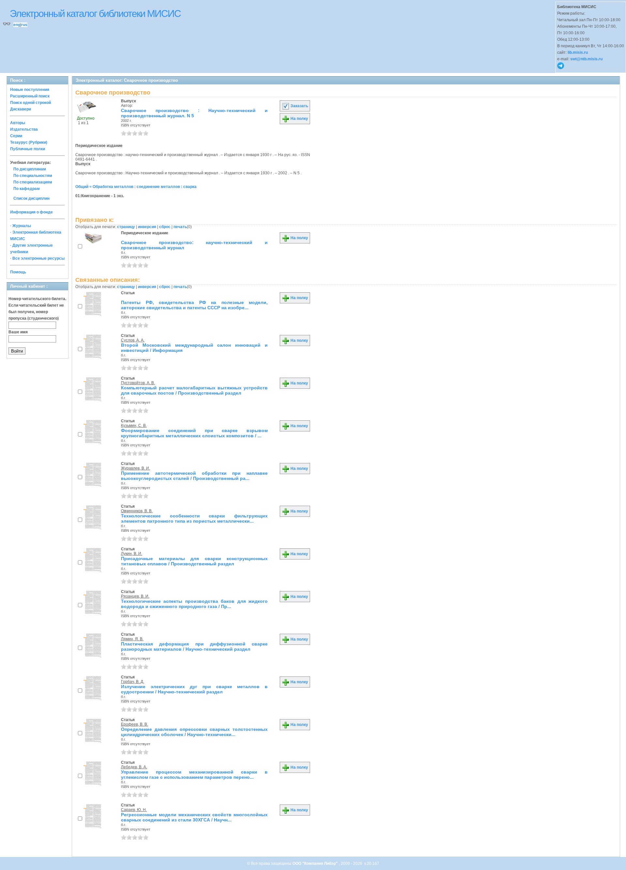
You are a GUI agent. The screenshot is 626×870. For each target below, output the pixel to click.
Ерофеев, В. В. (134, 724)
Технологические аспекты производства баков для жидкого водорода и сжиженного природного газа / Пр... (194, 604)
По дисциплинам (29, 169)
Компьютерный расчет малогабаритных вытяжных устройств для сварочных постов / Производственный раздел (194, 390)
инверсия (147, 227)
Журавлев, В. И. (135, 468)
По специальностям (32, 175)
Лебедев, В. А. (134, 767)
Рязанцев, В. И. (135, 596)
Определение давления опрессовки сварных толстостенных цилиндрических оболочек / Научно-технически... (194, 732)
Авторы (17, 123)
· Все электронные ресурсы (37, 258)
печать (180, 227)
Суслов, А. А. (132, 340)
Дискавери (20, 109)
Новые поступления (29, 89)
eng (16, 24)
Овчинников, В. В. (137, 511)
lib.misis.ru (578, 52)
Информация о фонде (31, 212)
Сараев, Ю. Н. (134, 809)
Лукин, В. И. (131, 553)
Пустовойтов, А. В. (138, 383)
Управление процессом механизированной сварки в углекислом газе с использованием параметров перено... (194, 774)
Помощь (18, 272)
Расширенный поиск (30, 96)
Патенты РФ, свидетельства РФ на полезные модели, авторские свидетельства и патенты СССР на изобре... (194, 305)
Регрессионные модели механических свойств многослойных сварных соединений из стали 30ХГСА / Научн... (194, 817)
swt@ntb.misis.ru (586, 59)
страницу (126, 227)
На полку (299, 118)
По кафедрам (26, 188)
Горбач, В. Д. (132, 681)
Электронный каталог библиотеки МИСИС (95, 13)
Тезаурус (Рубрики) (28, 142)
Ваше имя (18, 332)
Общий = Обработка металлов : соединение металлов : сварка (136, 186)
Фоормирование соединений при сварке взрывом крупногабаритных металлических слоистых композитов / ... (194, 433)
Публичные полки (27, 149)
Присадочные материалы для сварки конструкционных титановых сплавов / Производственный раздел (194, 561)
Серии (16, 136)
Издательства (24, 129)
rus (24, 24)
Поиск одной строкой (30, 102)
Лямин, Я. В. (132, 639)
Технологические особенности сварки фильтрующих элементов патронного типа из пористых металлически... (194, 518)
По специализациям (32, 182)
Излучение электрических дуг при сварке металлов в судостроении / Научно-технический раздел (194, 689)
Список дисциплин (31, 198)
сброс (165, 227)
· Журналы (20, 226)
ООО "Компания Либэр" (315, 863)
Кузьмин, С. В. (134, 425)
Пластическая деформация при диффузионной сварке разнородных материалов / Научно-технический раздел (194, 646)
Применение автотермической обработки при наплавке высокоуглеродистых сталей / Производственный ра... (194, 476)
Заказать (299, 106)
